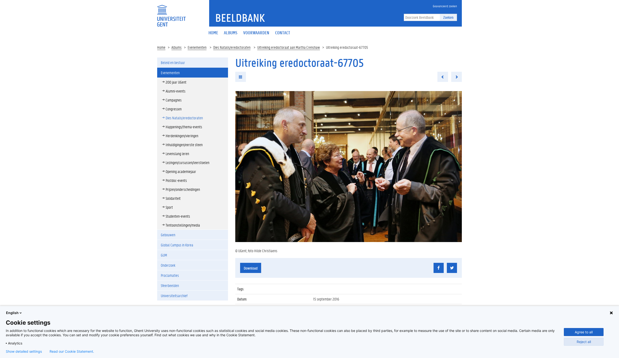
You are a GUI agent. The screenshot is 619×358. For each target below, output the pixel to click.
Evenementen (197, 47)
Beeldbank (240, 18)
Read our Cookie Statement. (72, 351)
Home (161, 47)
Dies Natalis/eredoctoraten (232, 47)
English (12, 313)
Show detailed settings (24, 351)
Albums (176, 47)
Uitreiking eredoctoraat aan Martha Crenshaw (288, 47)
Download (251, 268)
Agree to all (584, 332)
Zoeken (448, 17)
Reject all (584, 342)
